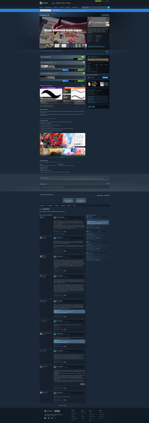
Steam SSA (73, 414)
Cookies (90, 418)
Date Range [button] (63, 205)
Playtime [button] (68, 205)
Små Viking (45, 320)
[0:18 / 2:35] (63, 30)
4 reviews (44, 238)
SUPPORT (68, 3)
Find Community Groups (92, 102)
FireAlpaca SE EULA (91, 60)
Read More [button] (82, 384)
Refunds (90, 420)
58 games (44, 276)
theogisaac (45, 275)
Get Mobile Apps (102, 414)
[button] (41, 7)
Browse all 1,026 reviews (63, 405)
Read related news (91, 99)
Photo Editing (96, 46)
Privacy (90, 412)
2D (99, 46)
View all (108, 183)
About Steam (73, 412)
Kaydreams (45, 237)
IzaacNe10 (44, 350)
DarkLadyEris (45, 300)
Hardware (82, 416)
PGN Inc (97, 39)
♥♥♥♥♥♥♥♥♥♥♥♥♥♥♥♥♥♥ (47, 333)
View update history (91, 97)
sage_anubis (45, 366)
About (63, 3)
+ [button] (104, 46)
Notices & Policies (92, 416)
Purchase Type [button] (49, 205)
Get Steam (101, 412)
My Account (101, 418)
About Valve (83, 412)
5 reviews (44, 334)
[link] (73, 70)
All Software (41, 13)
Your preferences (106, 195)
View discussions (90, 101)
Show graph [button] (106, 205)
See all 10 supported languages (92, 71)
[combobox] (95, 7)
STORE (53, 3)
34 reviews (44, 351)
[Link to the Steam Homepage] (44, 3)
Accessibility (91, 414)
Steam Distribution (74, 418)
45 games (44, 301)
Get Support (101, 416)
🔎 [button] (84, 134)
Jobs (82, 414)
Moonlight (44, 255)
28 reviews (44, 321)
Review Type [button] (42, 205)
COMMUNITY (58, 3)
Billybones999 (45, 392)
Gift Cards (73, 420)
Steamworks (73, 416)
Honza (44, 216)
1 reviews (44, 393)
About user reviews (100, 195)
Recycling (83, 418)
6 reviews (44, 277)
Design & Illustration (47, 13)
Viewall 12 (106, 84)
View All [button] (83, 85)
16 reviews (44, 302)
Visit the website (90, 96)
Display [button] (74, 205)
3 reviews (44, 367)
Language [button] (56, 205)
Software (102, 46)
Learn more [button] (105, 77)
